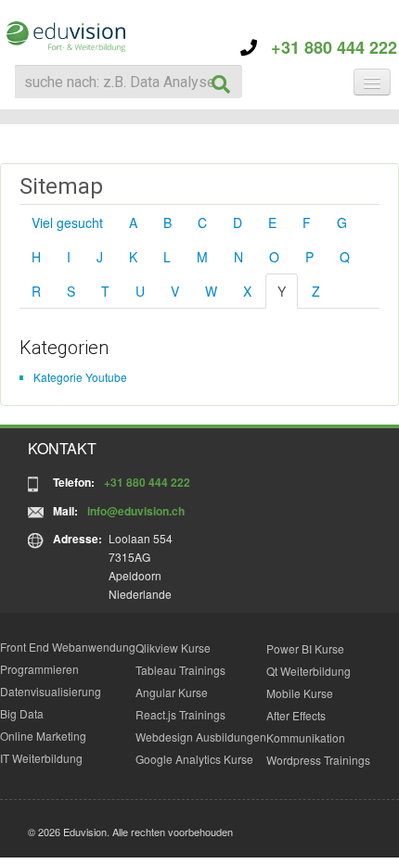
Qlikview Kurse (173, 647)
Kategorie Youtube (80, 377)
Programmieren (39, 669)
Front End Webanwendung (67, 646)
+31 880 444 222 (327, 47)
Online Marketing (43, 735)
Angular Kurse (171, 692)
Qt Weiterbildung (308, 671)
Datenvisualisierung (50, 691)
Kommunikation (305, 737)
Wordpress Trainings (318, 760)
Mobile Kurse (299, 693)
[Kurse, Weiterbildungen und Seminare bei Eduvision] (65, 36)
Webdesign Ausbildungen (200, 736)
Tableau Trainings (180, 670)
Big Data (22, 713)
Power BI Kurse (305, 648)
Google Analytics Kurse (194, 759)
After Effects (296, 715)
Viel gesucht (67, 222)
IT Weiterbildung (41, 758)
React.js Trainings (180, 714)
